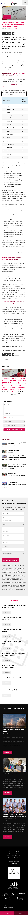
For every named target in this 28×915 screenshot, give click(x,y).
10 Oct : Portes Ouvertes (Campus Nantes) (12, 630)
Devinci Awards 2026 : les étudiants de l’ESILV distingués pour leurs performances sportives (13, 475)
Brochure (7, 913)
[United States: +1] (5, 417)
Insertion (23, 442)
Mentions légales (12, 906)
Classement (16, 28)
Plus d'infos (7, 612)
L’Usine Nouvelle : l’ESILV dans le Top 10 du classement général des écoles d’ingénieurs (14, 24)
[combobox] (13, 517)
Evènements (14, 600)
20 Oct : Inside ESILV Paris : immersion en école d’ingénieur (13, 654)
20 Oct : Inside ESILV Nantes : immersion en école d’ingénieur (14, 666)
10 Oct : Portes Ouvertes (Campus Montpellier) (12, 618)
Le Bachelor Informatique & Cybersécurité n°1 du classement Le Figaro (22, 384)
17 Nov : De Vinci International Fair (12, 678)
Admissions (7, 17)
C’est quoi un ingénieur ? (14, 450)
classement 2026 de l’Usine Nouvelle (13, 346)
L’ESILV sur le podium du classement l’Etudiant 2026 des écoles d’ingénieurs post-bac (13, 386)
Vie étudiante (22, 455)
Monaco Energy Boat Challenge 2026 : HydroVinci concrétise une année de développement (14, 484)
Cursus (24, 464)
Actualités (14, 708)
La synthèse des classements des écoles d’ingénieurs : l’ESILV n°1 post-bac (5, 384)
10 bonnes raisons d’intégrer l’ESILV (10, 907)
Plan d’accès (5, 906)
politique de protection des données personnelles (11, 590)
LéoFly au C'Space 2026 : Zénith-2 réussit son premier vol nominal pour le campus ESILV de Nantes (14, 457)
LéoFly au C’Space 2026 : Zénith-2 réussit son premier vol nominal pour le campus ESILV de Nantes (14, 816)
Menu (25, 2)
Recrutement (14, 863)
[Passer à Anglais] (1, 3)
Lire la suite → (7, 752)
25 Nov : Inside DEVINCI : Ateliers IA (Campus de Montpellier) (12, 689)
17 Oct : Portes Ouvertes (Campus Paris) (12, 642)
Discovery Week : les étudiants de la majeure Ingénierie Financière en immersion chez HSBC (14, 466)
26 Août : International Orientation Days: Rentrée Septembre (14, 606)
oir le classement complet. (13, 93)
